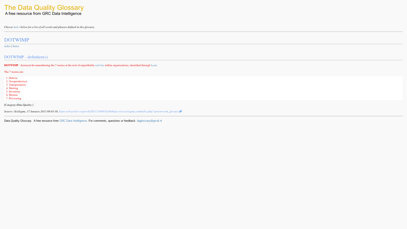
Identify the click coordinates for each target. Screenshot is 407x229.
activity (99, 65)
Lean (154, 65)
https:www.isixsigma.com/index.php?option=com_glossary (119, 111)
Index (17, 27)
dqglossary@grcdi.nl (149, 120)
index (7, 46)
